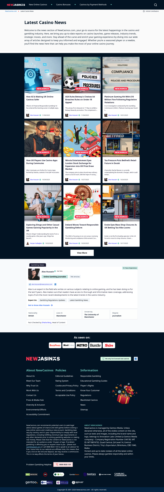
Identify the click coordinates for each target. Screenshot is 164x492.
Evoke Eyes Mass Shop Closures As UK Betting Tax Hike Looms (120, 226)
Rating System (61, 380)
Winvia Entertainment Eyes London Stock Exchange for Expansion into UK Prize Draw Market (79, 164)
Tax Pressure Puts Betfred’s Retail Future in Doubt (120, 162)
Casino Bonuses (63, 4)
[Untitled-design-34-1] (90, 474)
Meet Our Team (33, 380)
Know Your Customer (90, 390)
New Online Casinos (38, 4)
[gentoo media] (32, 482)
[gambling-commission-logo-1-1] (120, 474)
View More (82, 253)
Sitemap (84, 409)
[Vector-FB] (136, 359)
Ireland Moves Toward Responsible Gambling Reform (81, 226)
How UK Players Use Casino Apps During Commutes (41, 162)
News (82, 404)
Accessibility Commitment (38, 414)
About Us (30, 376)
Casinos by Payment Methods (93, 4)
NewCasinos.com (11, 11)
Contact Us (31, 395)
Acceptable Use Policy (65, 395)
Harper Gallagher (36, 243)
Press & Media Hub (35, 400)
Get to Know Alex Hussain (39, 305)
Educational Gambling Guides (93, 380)
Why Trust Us (32, 385)
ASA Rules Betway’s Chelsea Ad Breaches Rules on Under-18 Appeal (80, 99)
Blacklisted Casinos (89, 400)
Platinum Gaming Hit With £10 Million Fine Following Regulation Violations (120, 99)
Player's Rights (87, 385)
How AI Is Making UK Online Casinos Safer (39, 98)
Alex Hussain (34, 115)
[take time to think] (105, 474)
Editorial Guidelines (64, 376)
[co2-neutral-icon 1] (59, 474)
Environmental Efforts (36, 409)
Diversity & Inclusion (35, 404)
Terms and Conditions (65, 390)
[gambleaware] (74, 474)
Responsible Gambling (90, 376)
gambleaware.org (33, 447)
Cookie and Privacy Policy (66, 385)
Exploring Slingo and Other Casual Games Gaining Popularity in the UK (42, 227)
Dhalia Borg (46, 322)
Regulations (85, 395)
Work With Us (32, 390)
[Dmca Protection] (32, 474)
